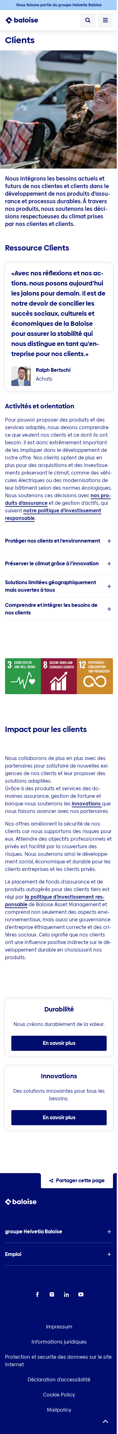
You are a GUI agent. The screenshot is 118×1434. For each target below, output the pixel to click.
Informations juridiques (59, 1341)
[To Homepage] (25, 20)
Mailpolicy (59, 1410)
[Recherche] (87, 20)
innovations (87, 803)
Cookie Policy (59, 1394)
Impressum (59, 1326)
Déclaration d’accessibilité (59, 1379)
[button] (59, 541)
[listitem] (59, 541)
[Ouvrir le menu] (105, 20)
